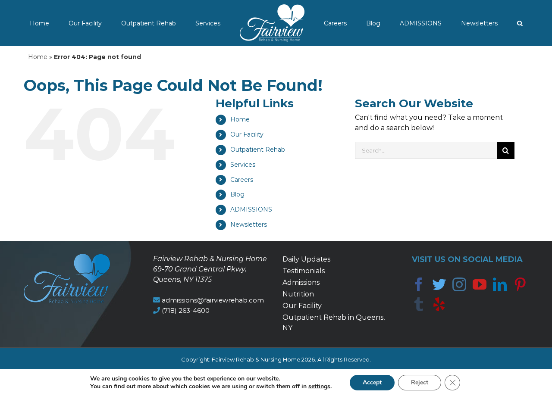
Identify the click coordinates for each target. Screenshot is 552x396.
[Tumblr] (419, 304)
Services (242, 164)
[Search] (475, 23)
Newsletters (248, 224)
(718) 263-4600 (186, 310)
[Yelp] (439, 304)
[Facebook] (419, 284)
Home (37, 57)
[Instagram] (459, 284)
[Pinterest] (520, 284)
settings (319, 386)
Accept (372, 382)
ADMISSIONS (251, 209)
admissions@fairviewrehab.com (213, 300)
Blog (237, 194)
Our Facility (246, 134)
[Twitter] (439, 284)
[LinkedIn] (500, 284)
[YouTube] (479, 284)
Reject (419, 382)
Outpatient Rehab (257, 149)
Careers (241, 180)
